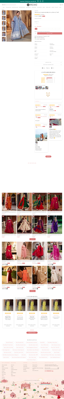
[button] (37, 14)
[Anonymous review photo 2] (36, 142)
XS (36, 28)
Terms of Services (35, 370)
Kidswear (34, 7)
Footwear (39, 7)
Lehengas (3, 369)
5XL (59, 28)
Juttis (3, 375)
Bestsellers (15, 7)
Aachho (36, 10)
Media (12, 371)
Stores (12, 366)
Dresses (3, 371)
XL (45, 28)
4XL (56, 28)
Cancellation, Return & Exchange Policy (38, 368)
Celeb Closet (13, 375)
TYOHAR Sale (8, 7)
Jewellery (48, 7)
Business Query (13, 372)
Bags (44, 7)
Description (48, 62)
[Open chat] (62, 393)
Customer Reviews (14, 369)
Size (35, 26)
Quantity (37, 21)
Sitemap (24, 369)
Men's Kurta (4, 374)
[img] (37, 105)
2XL (49, 28)
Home (3, 9)
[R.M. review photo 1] (55, 122)
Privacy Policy (35, 366)
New (4, 7)
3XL (52, 28)
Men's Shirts (4, 372)
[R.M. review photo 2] (50, 127)
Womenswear (22, 7)
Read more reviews (32, 332)
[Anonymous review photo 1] (41, 135)
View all (32, 239)
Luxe (60, 7)
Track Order (25, 366)
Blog (12, 374)
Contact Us (25, 371)
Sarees (3, 366)
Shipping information (48, 64)
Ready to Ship (55, 7)
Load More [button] (48, 156)
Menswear (28, 7)
